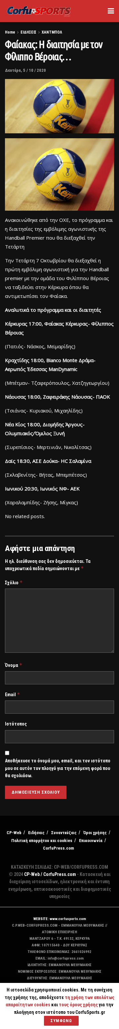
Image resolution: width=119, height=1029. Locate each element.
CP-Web (14, 832)
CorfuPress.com (58, 848)
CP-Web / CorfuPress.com (50, 874)
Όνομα (13, 665)
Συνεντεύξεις (64, 832)
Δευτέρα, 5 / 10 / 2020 (25, 70)
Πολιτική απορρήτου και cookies (41, 840)
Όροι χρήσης (95, 832)
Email (12, 694)
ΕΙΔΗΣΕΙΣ (28, 32)
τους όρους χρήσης (79, 1004)
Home (10, 32)
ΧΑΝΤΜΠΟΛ (52, 32)
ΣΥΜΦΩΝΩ (61, 1020)
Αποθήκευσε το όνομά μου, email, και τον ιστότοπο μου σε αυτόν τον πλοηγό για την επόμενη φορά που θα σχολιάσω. (57, 768)
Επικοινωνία (90, 840)
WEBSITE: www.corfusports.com (59, 919)
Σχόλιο (14, 582)
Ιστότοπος (16, 723)
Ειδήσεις (36, 832)
